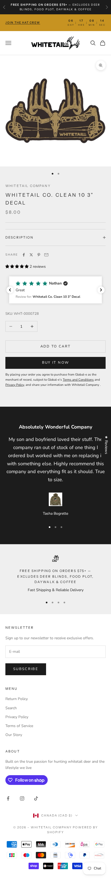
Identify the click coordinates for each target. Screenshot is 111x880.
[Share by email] (46, 255)
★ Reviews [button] (106, 445)
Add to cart (55, 346)
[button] (55, 289)
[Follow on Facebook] (8, 798)
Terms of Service (19, 725)
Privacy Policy (16, 717)
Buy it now (55, 362)
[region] (55, 574)
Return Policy (16, 698)
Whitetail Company (28, 186)
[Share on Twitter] (31, 255)
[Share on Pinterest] (39, 255)
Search (11, 708)
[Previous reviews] (9, 289)
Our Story (13, 734)
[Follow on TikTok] (36, 798)
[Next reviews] (101, 289)
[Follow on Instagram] (22, 798)
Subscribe (25, 669)
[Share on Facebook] (24, 255)
